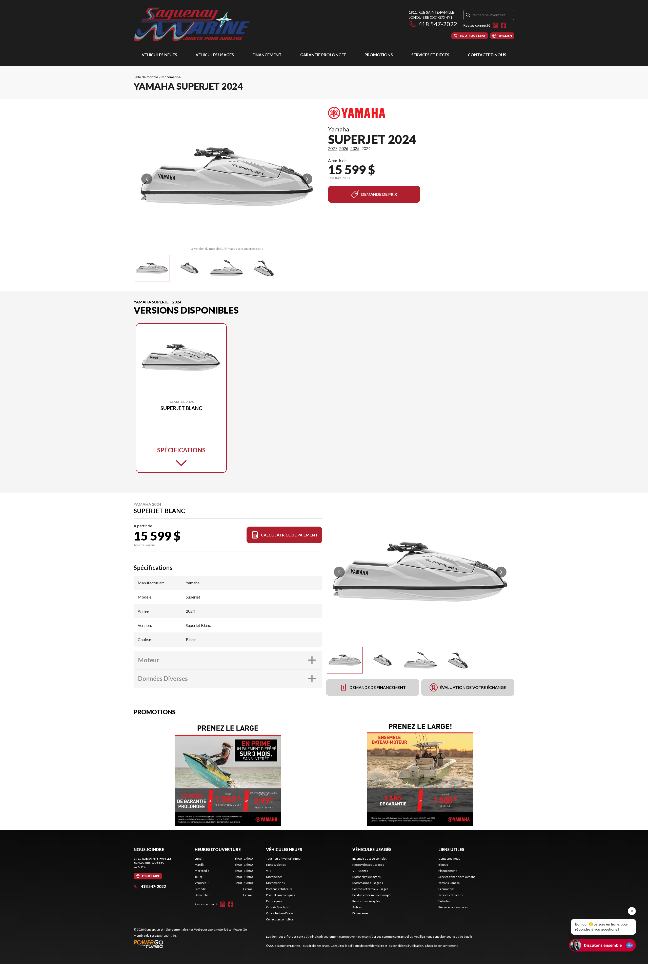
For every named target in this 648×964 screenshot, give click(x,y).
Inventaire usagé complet (369, 858)
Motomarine (171, 77)
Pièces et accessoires (453, 907)
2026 (343, 148)
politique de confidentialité (366, 946)
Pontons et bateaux (279, 889)
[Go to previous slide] (146, 178)
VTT (269, 871)
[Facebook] (503, 25)
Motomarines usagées (367, 883)
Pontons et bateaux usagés (370, 889)
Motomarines (275, 883)
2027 (332, 148)
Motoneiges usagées (366, 877)
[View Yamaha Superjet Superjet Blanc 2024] (152, 268)
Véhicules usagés (215, 54)
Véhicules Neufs (159, 54)
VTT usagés (360, 871)
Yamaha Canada (449, 883)
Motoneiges (274, 877)
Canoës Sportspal (277, 907)
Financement (266, 54)
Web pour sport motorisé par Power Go (220, 929)
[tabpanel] (224, 877)
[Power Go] (191, 944)
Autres (357, 907)
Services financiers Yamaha (456, 877)
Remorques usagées (366, 901)
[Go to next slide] (306, 178)
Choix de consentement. (441, 946)
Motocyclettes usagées (368, 864)
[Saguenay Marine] (197, 24)
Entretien (444, 901)
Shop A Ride (168, 935)
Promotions (378, 54)
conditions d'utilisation (407, 946)
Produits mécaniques (280, 895)
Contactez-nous (487, 54)
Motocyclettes (276, 864)
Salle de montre (146, 77)
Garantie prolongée (323, 54)
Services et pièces (430, 54)
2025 (354, 148)
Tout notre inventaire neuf (283, 858)
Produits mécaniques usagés (372, 895)
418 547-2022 (437, 24)
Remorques (274, 901)
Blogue (443, 864)
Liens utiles (451, 849)
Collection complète (279, 919)
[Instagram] (495, 25)
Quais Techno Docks (280, 913)
